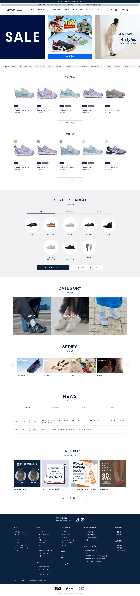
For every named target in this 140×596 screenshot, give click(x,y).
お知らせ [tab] (27, 407)
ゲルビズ (64, 537)
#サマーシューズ (130, 66)
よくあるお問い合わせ (92, 537)
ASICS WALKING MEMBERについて (96, 556)
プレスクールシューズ (45, 572)
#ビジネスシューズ (25, 66)
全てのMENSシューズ (51, 267)
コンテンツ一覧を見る (68, 498)
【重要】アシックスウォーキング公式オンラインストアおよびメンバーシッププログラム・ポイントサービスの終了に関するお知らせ (83, 421)
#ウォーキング (40, 66)
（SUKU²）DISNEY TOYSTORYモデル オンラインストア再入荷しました (68, 429)
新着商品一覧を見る (70, 123)
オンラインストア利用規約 (93, 561)
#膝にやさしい (71, 66)
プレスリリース (121, 550)
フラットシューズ (44, 540)
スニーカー (18, 537)
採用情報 (119, 548)
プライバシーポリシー (21, 580)
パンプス (41, 532)
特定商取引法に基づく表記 (38, 580)
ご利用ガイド (89, 532)
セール (63, 551)
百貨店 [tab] (112, 407)
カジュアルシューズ (21, 534)
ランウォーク (66, 534)
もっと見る (70, 179)
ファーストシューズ (45, 566)
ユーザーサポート (90, 534)
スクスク (64, 545)
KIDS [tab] (99, 212)
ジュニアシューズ (44, 574)
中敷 (16, 550)
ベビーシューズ (43, 569)
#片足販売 (118, 66)
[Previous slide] (12, 365)
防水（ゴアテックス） (22, 548)
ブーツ (17, 542)
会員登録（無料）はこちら (93, 550)
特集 (62, 558)
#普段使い (59, 66)
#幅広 (50, 66)
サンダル (41, 545)
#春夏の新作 (83, 66)
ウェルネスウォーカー (68, 540)
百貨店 (119, 534)
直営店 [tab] (84, 407)
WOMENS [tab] (70, 212)
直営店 (119, 532)
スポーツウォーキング (22, 545)
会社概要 (119, 545)
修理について (89, 540)
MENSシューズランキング (86, 267)
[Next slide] (127, 365)
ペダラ (64, 532)
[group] (22, 37)
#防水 (14, 66)
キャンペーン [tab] (56, 407)
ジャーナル (64, 564)
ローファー (18, 540)
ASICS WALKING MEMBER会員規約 (96, 558)
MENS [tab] (41, 212)
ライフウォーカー (67, 542)
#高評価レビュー (96, 66)
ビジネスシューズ (20, 532)
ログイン (88, 553)
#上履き (108, 66)
